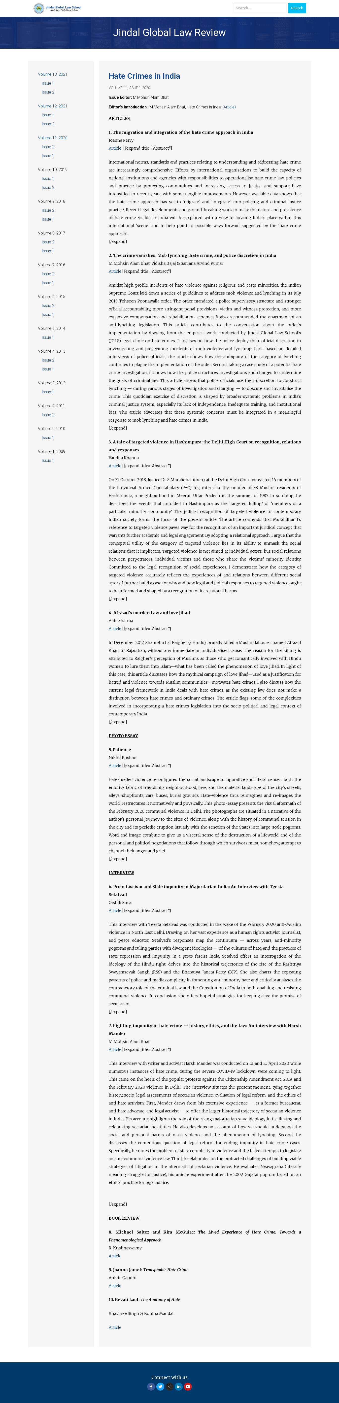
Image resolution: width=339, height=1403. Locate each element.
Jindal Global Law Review (169, 32)
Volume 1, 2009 (51, 451)
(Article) (229, 107)
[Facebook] (151, 1387)
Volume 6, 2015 (51, 296)
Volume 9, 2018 (51, 201)
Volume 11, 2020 (53, 137)
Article (115, 148)
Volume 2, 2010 (51, 428)
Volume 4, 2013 (51, 351)
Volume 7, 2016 (51, 265)
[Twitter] (160, 1387)
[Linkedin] (179, 1387)
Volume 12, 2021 (53, 106)
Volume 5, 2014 (51, 328)
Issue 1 (48, 83)
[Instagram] (169, 1387)
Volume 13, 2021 (53, 74)
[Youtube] (188, 1387)
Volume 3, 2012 (51, 383)
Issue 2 (48, 92)
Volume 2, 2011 (51, 405)
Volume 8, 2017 (51, 233)
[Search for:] (260, 8)
